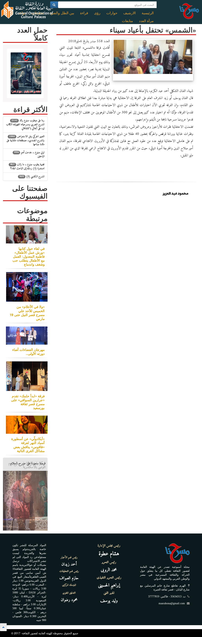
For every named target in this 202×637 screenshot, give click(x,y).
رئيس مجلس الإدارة (109, 545)
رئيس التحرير (109, 562)
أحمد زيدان (69, 564)
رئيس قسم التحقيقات (69, 571)
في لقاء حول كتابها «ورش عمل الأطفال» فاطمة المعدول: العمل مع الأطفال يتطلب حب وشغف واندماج (28, 256)
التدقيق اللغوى (69, 593)
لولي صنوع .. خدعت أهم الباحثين (29, 154)
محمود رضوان (69, 599)
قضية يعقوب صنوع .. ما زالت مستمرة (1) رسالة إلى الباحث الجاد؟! (27, 166)
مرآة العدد (146, 21)
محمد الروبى (109, 570)
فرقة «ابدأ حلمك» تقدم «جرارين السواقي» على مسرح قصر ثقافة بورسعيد (28, 402)
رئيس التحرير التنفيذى (109, 577)
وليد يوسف (109, 601)
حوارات (111, 13)
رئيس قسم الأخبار (69, 558)
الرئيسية (148, 13)
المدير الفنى (109, 593)
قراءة (84, 13)
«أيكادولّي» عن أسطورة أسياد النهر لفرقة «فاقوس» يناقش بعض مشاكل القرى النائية (28, 444)
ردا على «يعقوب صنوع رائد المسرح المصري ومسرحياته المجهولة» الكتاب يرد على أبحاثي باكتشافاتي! (25, 124)
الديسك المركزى (69, 585)
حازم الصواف (69, 578)
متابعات (127, 21)
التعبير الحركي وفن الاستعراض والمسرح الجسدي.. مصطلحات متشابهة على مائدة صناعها (25, 140)
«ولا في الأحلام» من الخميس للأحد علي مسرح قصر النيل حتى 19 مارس (27, 312)
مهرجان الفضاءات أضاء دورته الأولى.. (28, 351)
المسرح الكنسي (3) (31, 176)
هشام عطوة (109, 554)
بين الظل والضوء (62, 13)
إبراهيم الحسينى (109, 585)
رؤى (97, 13)
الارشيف (129, 13)
